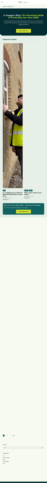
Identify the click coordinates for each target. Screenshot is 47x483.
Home (4, 6)
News (26, 190)
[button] (2, 2)
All (4, 190)
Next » (14, 435)
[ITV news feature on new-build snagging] (11, 358)
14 (11, 435)
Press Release (10, 324)
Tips (31, 190)
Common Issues (6, 457)
